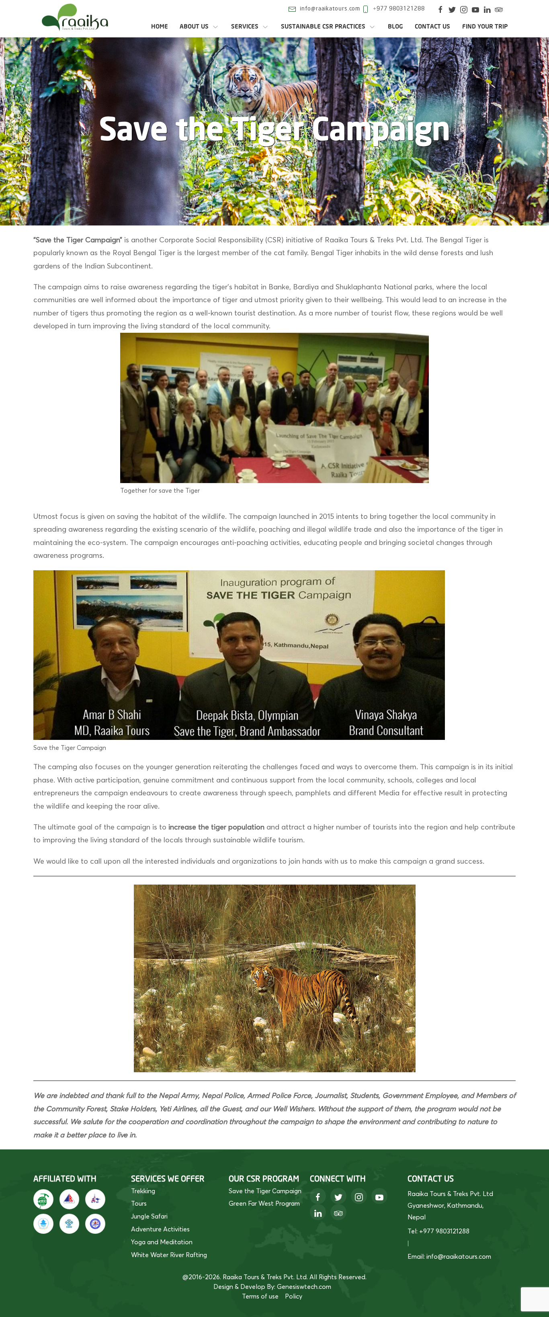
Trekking (143, 1191)
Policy (293, 1296)
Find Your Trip (485, 27)
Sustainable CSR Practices (323, 27)
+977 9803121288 (399, 9)
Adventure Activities (160, 1229)
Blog (395, 27)
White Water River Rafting (169, 1255)
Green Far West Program (264, 1203)
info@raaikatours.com (330, 9)
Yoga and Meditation (162, 1242)
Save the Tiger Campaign (265, 1191)
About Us (194, 27)
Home (159, 27)
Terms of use (260, 1296)
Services (244, 27)
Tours (139, 1203)
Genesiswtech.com (304, 1286)
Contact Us (432, 27)
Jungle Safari (149, 1216)
